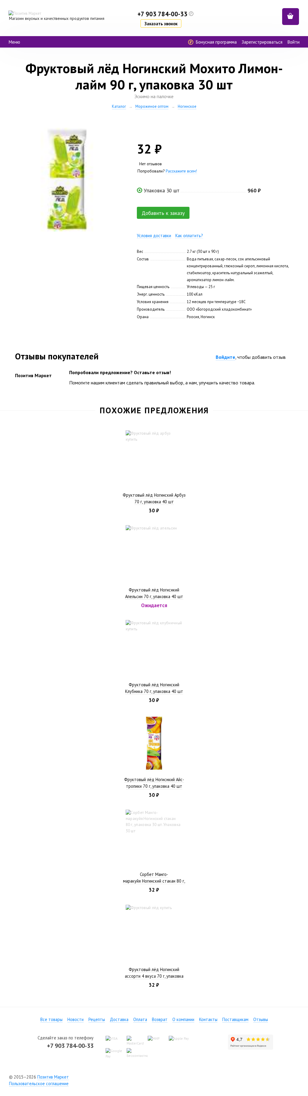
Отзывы (260, 1019)
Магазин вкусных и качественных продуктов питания (56, 18)
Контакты (208, 1019)
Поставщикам (235, 1019)
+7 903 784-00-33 (70, 1046)
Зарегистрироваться (262, 42)
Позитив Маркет (53, 1077)
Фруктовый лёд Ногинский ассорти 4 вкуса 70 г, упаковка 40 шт (154, 976)
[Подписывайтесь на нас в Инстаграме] (164, 1076)
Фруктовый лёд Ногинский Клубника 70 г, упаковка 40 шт (154, 688)
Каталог (119, 106)
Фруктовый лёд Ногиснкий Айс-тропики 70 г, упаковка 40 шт (154, 783)
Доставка (119, 1019)
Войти (293, 42)
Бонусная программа (215, 42)
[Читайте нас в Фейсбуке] (143, 1076)
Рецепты (96, 1019)
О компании (183, 1019)
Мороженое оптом (151, 106)
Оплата (140, 1019)
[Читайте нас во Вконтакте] (154, 1076)
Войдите (225, 357)
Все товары (51, 1019)
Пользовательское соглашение (39, 1083)
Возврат (160, 1019)
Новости (75, 1019)
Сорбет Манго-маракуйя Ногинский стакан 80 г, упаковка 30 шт (154, 880)
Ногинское (187, 106)
